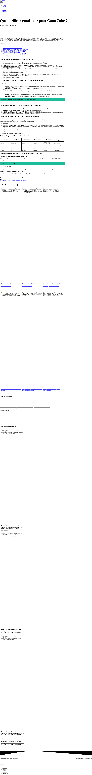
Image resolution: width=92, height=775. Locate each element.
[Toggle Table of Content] (1, 45)
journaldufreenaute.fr (80, 758)
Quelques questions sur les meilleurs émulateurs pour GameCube (14, 53)
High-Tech (5, 8)
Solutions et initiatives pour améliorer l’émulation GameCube (14, 51)
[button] (0, 763)
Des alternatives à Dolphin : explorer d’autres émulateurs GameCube (15, 49)
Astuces (4, 7)
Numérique (5, 11)
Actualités (4, 6)
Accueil (4, 5)
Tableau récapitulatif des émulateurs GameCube (11, 52)
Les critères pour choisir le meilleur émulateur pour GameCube (14, 50)
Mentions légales (88, 758)
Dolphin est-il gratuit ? (10, 55)
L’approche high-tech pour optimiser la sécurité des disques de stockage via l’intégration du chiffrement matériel (52, 389)
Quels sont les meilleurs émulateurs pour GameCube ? (15, 54)
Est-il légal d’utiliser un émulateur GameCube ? (14, 56)
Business (4, 10)
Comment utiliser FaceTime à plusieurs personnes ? (11, 181)
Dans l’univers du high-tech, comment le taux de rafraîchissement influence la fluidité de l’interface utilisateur (11, 389)
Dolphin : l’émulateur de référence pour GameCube (12, 48)
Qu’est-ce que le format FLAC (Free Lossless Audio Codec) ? (13, 180)
